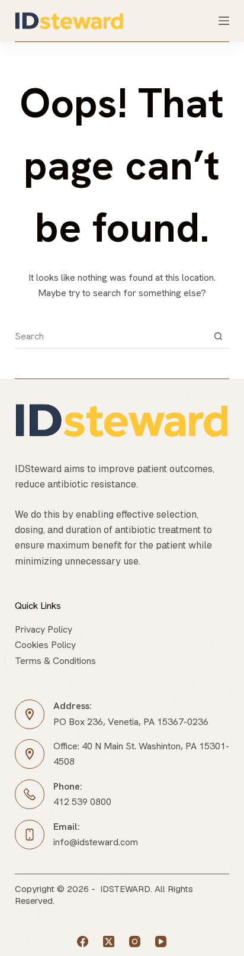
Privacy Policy (43, 629)
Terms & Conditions (55, 661)
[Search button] (218, 336)
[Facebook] (82, 941)
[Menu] (224, 20)
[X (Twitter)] (108, 941)
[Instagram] (134, 941)
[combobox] (111, 336)
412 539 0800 (82, 801)
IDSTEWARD (125, 888)
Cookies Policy (45, 645)
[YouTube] (160, 941)
